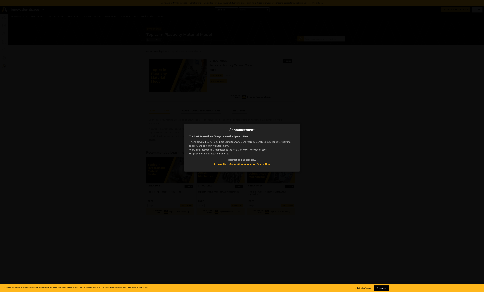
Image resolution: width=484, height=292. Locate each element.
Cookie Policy (144, 287)
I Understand (381, 288)
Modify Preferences (364, 288)
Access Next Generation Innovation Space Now (242, 164)
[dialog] (242, 146)
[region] (242, 288)
